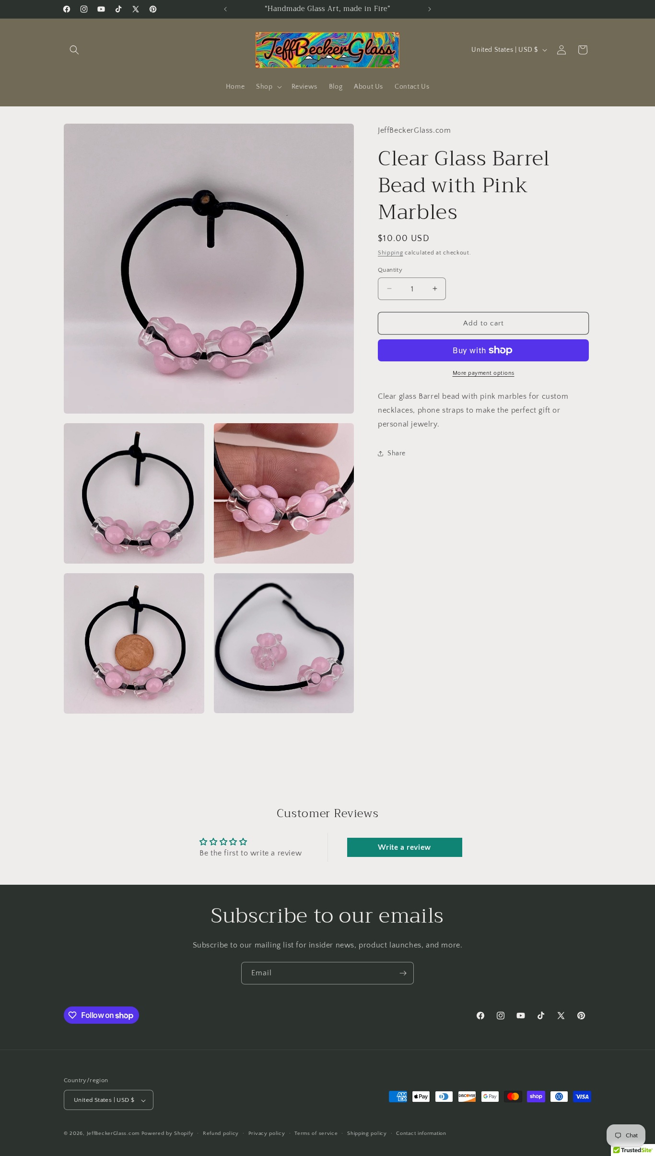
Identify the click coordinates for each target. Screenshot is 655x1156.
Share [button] (396, 453)
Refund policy (221, 1133)
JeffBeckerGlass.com (113, 1134)
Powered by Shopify (167, 1134)
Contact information (421, 1133)
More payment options (484, 373)
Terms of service (316, 1133)
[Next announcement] (429, 9)
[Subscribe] (402, 973)
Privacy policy (266, 1133)
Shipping (390, 253)
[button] (74, 49)
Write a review (404, 847)
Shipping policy (367, 1133)
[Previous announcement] (225, 9)
